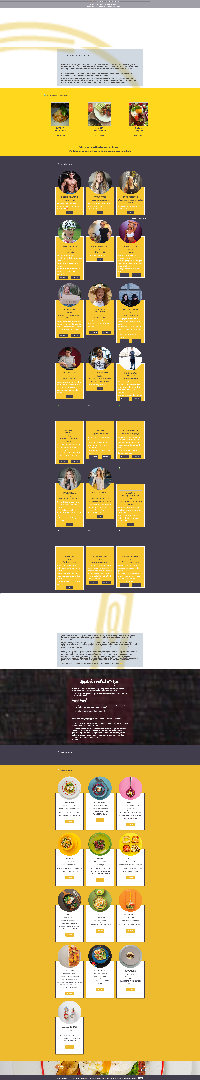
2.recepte (76, 277)
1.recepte (63, 277)
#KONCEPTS (90, 4)
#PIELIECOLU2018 (92, 6)
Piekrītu (140, 1078)
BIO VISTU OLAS (114, 1)
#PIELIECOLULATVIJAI (114, 6)
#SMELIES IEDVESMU (110, 4)
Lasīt (69, 212)
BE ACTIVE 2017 (102, 1)
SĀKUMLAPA (91, 1)
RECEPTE (69, 821)
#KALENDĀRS (102, 6)
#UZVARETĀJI (99, 4)
